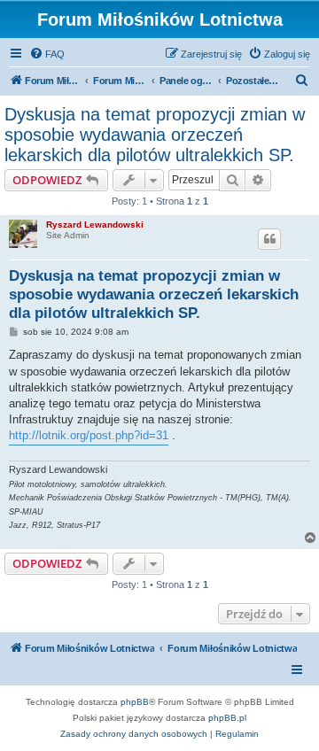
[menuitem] (47, 54)
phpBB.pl (227, 718)
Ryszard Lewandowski (95, 224)
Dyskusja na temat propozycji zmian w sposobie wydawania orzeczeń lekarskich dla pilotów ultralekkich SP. (154, 135)
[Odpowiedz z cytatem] (269, 239)
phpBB (135, 702)
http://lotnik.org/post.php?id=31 (88, 435)
